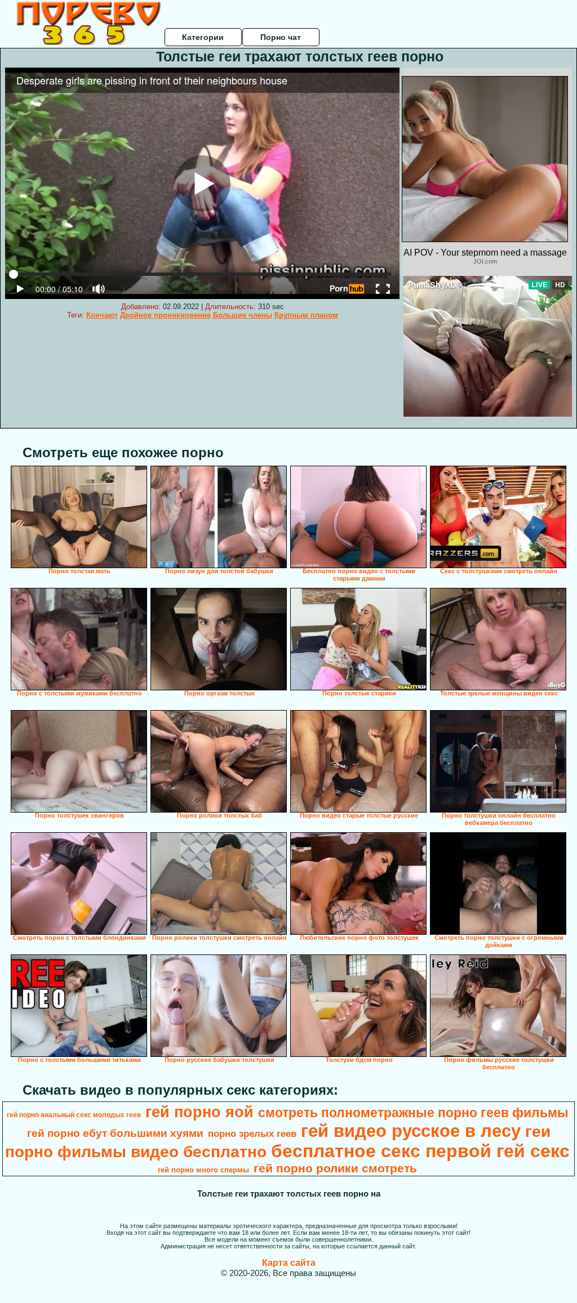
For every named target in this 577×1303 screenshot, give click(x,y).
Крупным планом (306, 315)
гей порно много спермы (203, 1170)
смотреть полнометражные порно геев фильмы (413, 1112)
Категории (203, 37)
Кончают (102, 315)
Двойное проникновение (165, 315)
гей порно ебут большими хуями (115, 1133)
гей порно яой (199, 1112)
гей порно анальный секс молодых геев (74, 1115)
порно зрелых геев (252, 1133)
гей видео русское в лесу (411, 1130)
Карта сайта (289, 1263)
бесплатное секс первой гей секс (420, 1151)
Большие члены (242, 315)
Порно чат (280, 37)
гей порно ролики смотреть (335, 1168)
